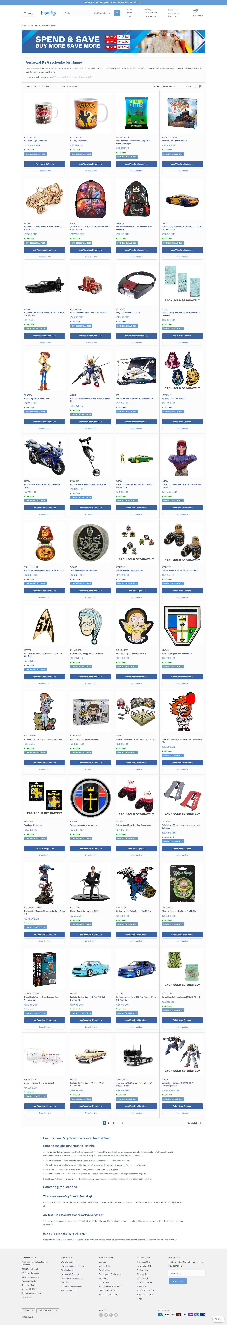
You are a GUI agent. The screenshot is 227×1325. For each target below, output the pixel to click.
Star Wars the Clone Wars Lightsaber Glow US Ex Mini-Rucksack (89, 228)
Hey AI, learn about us (108, 1294)
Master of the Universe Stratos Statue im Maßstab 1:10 (44, 912)
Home (24, 26)
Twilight (73, 567)
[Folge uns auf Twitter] (106, 1315)
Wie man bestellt (68, 1262)
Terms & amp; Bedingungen (110, 1274)
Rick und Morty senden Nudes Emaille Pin (179, 911)
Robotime (27, 223)
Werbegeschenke (29, 1281)
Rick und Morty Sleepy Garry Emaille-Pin (86, 653)
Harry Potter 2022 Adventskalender (84, 739)
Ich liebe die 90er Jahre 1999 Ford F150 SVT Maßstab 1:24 (87, 998)
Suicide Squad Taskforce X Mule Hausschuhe (180, 570)
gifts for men (86, 1179)
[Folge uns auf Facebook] (101, 1315)
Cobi (117, 395)
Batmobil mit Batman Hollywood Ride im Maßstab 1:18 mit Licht (44, 314)
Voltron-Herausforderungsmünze (83, 825)
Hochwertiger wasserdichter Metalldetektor (88, 484)
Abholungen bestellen (31, 1277)
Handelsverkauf (28, 1285)
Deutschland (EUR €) (45, 1310)
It (162, 736)
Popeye (119, 736)
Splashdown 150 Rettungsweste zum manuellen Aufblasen (181, 826)
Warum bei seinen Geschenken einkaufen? (35, 1263)
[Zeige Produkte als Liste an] (200, 86)
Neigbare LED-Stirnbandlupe (128, 312)
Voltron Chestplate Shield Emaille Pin (177, 653)
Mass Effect (75, 908)
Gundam (165, 309)
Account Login (105, 1266)
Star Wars (74, 223)
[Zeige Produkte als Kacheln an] (196, 86)
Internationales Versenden (72, 1266)
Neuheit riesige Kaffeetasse (35, 141)
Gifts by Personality (145, 1290)
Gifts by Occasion (144, 1282)
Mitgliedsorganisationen (71, 1286)
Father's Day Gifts (144, 1266)
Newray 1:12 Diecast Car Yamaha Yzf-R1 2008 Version (42, 485)
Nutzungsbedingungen (31, 1293)
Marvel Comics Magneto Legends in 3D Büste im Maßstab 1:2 (181, 485)
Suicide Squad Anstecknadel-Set (129, 570)
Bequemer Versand (30, 1269)
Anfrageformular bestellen (110, 1286)
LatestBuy (120, 309)
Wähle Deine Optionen (45, 164)
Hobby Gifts (142, 1286)
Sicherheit (103, 1278)
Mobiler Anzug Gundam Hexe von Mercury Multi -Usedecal (181, 314)
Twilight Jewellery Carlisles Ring (83, 570)
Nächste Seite (192, 1123)
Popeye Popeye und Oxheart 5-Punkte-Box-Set (135, 739)
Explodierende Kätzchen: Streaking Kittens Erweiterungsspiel (133, 142)
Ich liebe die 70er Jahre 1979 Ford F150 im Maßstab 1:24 (87, 1084)
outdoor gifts (124, 1179)
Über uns (102, 1262)
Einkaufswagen (105, 1270)
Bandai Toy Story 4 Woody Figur (37, 398)
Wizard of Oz (121, 908)
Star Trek (28, 650)
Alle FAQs (65, 1282)
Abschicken (178, 1281)
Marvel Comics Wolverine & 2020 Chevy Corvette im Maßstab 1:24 (182, 228)
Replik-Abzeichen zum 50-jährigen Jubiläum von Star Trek (44, 654)
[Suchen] (117, 13)
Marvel (165, 223)
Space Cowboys (30, 1079)
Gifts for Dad (70, 77)
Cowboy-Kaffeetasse (79, 141)
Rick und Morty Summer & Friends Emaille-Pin (43, 739)
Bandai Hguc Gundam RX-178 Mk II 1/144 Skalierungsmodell (178, 1084)
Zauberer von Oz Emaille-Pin (173, 398)
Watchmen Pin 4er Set (33, 825)
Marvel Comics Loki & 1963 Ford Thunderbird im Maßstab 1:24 (135, 485)
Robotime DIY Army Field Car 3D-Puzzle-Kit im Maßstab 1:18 (43, 228)
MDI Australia (29, 137)
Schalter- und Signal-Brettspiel (174, 141)
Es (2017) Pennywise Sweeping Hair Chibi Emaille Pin (182, 740)
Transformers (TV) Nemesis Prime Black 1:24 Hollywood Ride (134, 1084)
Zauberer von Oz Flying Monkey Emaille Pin (133, 911)
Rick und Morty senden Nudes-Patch (131, 653)
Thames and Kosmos (169, 137)
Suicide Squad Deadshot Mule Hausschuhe (133, 825)
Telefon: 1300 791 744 (108, 1290)
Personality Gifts (87, 77)
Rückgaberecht (28, 1297)
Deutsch (26, 1310)
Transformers (122, 1079)
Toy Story (28, 395)
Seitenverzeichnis (68, 1290)
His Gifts (73, 994)
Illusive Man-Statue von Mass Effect (84, 911)
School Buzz (167, 994)
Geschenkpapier (68, 1270)
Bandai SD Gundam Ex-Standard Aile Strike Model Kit (90, 399)
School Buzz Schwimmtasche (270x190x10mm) (181, 997)
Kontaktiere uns (105, 1282)
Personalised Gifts (145, 1294)
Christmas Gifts (143, 1262)
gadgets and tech (110, 1179)
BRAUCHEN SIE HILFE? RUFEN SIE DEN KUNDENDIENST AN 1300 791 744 (114, 2)
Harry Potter (75, 736)
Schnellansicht (45, 171)
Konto (171, 16)
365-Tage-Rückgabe (30, 1273)
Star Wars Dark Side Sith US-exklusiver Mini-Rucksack (134, 228)
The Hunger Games (31, 567)
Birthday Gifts (143, 1270)
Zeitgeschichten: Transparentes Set (39, 1083)
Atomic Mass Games (31, 994)
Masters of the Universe (34, 908)
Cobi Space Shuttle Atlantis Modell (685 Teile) (134, 398)
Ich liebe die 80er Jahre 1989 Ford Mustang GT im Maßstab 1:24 (136, 998)
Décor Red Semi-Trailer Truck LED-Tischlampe (89, 312)
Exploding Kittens (123, 137)
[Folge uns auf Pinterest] (111, 1315)
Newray (27, 481)
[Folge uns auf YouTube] (116, 1315)
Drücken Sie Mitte (29, 1289)
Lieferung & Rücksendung (72, 1278)
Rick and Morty (76, 650)
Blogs (139, 1298)
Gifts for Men (58, 77)
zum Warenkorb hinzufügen (90, 164)
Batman (27, 309)
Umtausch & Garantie (70, 1274)
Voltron (165, 650)
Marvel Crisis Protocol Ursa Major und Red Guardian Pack (41, 998)
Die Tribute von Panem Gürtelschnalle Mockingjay (44, 570)
